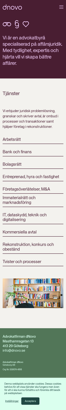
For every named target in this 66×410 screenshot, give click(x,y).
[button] (61, 7)
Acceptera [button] (30, 401)
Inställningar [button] (12, 401)
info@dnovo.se (14, 350)
